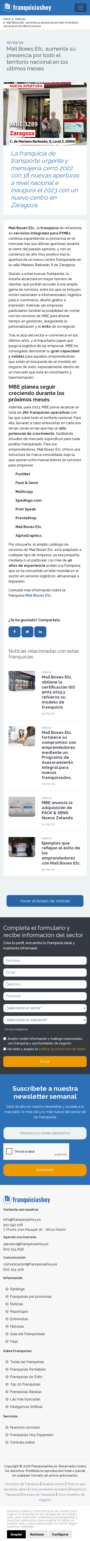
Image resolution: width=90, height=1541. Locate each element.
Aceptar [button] (16, 1534)
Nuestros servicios (25, 1427)
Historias (17, 1326)
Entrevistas (19, 1319)
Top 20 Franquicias (25, 1384)
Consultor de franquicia (22, 1484)
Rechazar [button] (37, 1534)
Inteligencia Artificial (26, 1407)
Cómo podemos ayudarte (48, 1489)
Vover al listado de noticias (45, 901)
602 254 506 (13, 1269)
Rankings (17, 1289)
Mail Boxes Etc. (38, 595)
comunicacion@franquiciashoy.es (30, 1264)
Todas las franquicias (27, 1362)
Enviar (45, 1061)
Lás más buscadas (25, 1399)
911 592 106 (13, 1225)
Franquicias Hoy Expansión (31, 1435)
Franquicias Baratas (26, 1392)
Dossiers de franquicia (38, 1494)
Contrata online (22, 1442)
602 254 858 (13, 1249)
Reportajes (19, 1311)
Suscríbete (45, 1170)
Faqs (14, 1341)
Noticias (16, 1304)
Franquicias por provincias (31, 1296)
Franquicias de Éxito (26, 1377)
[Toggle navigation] (80, 7)
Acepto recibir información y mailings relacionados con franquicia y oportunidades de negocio (45, 1041)
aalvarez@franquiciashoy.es (25, 1244)
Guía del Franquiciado (27, 1334)
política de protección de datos (62, 1049)
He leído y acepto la (47, 1049)
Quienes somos (53, 1484)
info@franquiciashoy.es (22, 1219)
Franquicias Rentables (28, 1369)
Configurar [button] (60, 1534)
